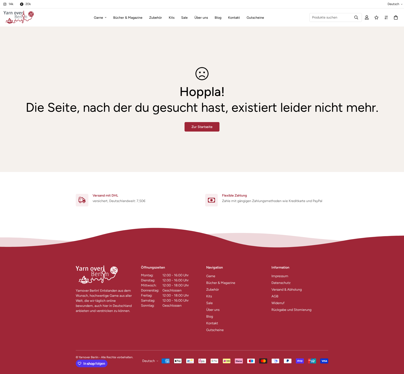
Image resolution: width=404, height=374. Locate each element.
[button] (395, 17)
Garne (98, 18)
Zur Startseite (202, 127)
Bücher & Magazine (127, 18)
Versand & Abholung (286, 289)
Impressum (279, 276)
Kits (171, 18)
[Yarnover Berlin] (18, 17)
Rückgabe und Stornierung (291, 310)
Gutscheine (255, 18)
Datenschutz (281, 283)
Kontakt (234, 18)
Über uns (201, 18)
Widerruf (277, 303)
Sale (184, 18)
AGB (274, 296)
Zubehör (155, 18)
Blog (218, 18)
